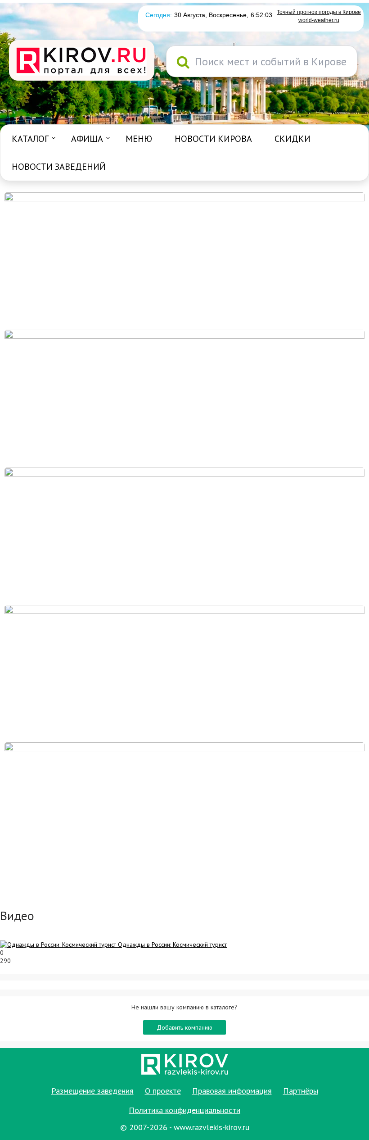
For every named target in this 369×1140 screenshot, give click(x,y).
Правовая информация (232, 1090)
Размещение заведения (92, 1090)
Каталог (30, 139)
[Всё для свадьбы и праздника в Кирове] (184, 260)
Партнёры (300, 1090)
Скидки (292, 139)
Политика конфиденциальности (184, 1110)
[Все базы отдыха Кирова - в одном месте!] (184, 398)
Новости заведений (59, 167)
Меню (139, 139)
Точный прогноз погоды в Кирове (319, 12)
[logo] (81, 61)
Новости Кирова (213, 139)
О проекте (163, 1090)
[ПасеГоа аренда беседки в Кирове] (184, 673)
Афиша (87, 139)
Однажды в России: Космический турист (172, 944)
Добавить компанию (184, 1027)
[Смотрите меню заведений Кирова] (184, 810)
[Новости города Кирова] (184, 535)
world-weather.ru (318, 20)
